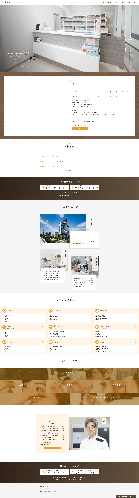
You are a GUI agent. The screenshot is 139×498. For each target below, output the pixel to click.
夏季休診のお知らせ (55, 156)
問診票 (133, 496)
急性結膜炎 (104, 310)
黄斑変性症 (104, 342)
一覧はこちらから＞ (69, 170)
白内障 (56, 342)
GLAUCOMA (23, 386)
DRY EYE (35, 399)
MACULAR (116, 386)
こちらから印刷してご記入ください (85, 187)
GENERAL (69, 374)
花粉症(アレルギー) (11, 327)
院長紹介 (52, 447)
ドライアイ (57, 310)
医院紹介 (80, 128)
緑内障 (9, 342)
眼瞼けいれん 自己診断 (104, 327)
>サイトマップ (42, 492)
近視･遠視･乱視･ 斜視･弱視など (59, 327)
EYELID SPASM (104, 399)
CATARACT (69, 386)
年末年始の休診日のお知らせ (57, 161)
